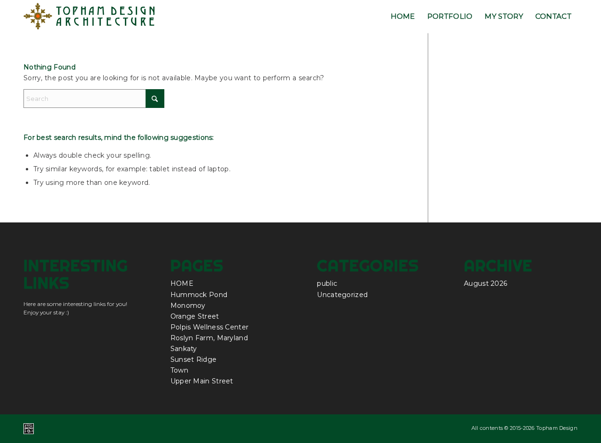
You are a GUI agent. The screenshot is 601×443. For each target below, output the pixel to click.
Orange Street (194, 316)
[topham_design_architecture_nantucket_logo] (89, 16)
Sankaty (183, 348)
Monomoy (188, 305)
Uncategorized (342, 294)
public (327, 283)
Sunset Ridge (193, 359)
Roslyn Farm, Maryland (209, 338)
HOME (181, 283)
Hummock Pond (199, 294)
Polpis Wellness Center (209, 327)
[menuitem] (403, 16)
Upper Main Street (201, 381)
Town (179, 370)
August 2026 (485, 283)
